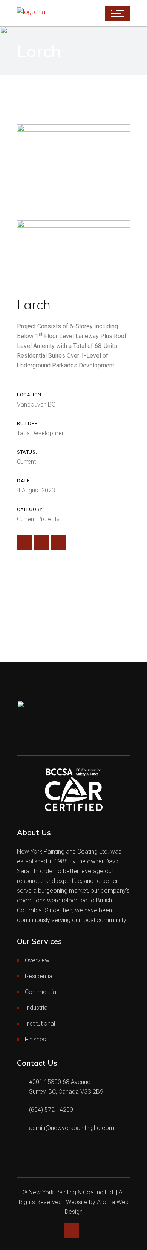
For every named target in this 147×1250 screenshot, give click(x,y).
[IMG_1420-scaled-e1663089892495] (73, 166)
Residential (39, 976)
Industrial (37, 1007)
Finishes (35, 1039)
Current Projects (38, 519)
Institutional (40, 1023)
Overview (37, 960)
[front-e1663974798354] (73, 252)
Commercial (41, 991)
